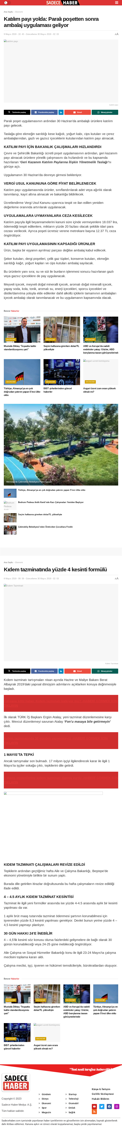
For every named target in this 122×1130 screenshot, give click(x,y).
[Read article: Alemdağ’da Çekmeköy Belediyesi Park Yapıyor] (61, 445)
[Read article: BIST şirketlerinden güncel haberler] (62, 372)
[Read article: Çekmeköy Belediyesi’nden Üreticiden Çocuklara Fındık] (10, 530)
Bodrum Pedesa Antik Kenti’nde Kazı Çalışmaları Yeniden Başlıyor (51, 502)
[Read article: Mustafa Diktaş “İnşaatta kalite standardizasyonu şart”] (22, 330)
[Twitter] (101, 1106)
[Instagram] (116, 1106)
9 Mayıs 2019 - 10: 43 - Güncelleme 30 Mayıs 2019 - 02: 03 (31, 34)
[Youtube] (94, 1106)
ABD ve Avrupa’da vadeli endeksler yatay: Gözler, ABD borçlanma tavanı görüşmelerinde (101, 349)
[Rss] (94, 1111)
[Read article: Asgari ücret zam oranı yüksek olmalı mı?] (101, 372)
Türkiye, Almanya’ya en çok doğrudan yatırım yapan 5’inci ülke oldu (22, 391)
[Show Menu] (116, 2)
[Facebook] (109, 1106)
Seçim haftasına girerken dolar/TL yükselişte (40, 514)
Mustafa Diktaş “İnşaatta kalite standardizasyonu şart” (17, 1010)
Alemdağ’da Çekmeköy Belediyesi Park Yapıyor (29, 481)
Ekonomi (19, 12)
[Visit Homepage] (63, 3)
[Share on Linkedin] (61, 112)
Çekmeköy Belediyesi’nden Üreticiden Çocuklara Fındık (45, 527)
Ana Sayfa (8, 12)
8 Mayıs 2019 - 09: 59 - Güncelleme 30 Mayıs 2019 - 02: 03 (31, 578)
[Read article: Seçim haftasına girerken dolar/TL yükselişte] (62, 330)
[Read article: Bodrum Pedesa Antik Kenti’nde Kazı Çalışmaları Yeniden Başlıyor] (10, 505)
